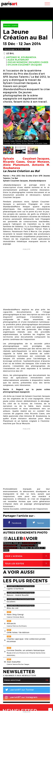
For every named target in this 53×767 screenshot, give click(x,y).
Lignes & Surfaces (15, 589)
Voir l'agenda (26, 556)
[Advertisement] (26, 277)
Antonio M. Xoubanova (21, 57)
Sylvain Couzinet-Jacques (25, 65)
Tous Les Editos (26, 563)
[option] (26, 125)
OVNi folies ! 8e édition (18, 632)
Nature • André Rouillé (18, 595)
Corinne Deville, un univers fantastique (26, 650)
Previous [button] (8, 125)
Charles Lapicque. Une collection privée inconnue (26, 640)
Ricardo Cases (38, 62)
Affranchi (11, 623)
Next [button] (45, 125)
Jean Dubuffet (14, 662)
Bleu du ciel (12, 608)
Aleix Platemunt (18, 60)
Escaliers (11, 601)
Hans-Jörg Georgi (15, 614)
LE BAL (10, 53)
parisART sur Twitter (19, 690)
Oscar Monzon (17, 62)
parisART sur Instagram (23, 697)
